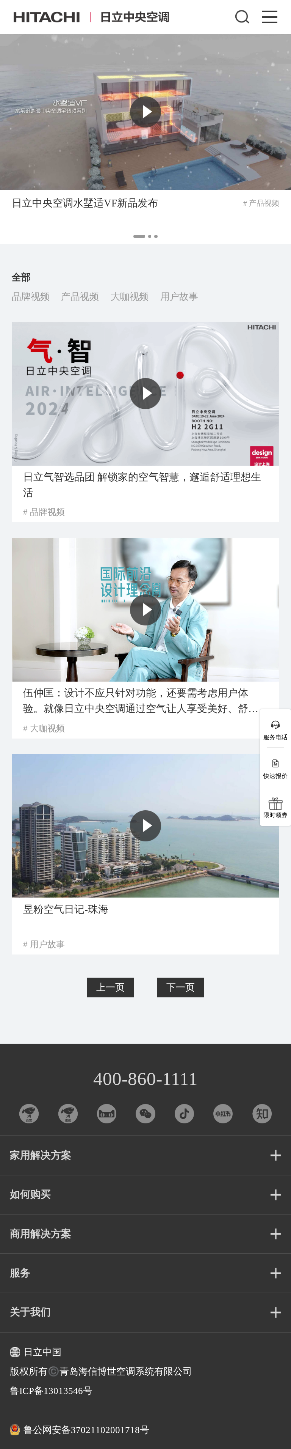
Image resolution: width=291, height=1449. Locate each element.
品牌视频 (31, 296)
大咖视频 (130, 296)
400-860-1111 (145, 1078)
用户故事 (179, 296)
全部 (21, 277)
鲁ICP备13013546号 (51, 1391)
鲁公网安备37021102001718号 (86, 1430)
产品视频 (80, 296)
